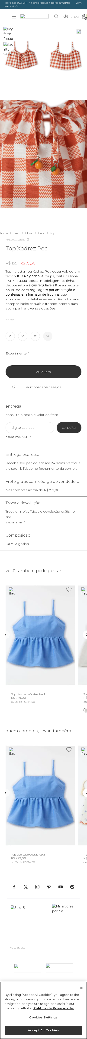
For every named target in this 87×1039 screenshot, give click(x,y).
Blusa (28, 233)
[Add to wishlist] (69, 589)
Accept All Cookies (43, 1030)
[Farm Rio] (36, 17)
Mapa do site (17, 947)
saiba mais (14, 522)
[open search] (57, 16)
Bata (41, 233)
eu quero (43, 372)
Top (52, 233)
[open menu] (14, 16)
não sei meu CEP (17, 436)
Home (4, 233)
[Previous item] (5, 635)
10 (23, 336)
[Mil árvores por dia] (64, 920)
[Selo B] (20, 920)
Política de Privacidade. (53, 1008)
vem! (79, 2)
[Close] (81, 988)
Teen (16, 233)
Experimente (16, 353)
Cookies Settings (43, 1017)
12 (35, 336)
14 (47, 336)
